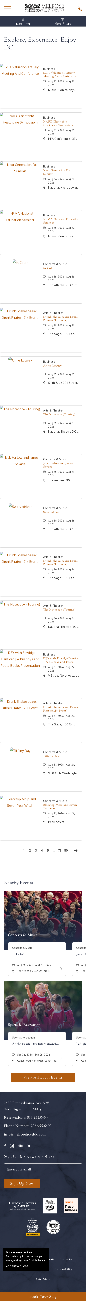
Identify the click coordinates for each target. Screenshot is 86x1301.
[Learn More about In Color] (61, 968)
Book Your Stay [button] (43, 1296)
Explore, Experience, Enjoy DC (40, 43)
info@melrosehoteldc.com (25, 1134)
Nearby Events (18, 882)
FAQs (44, 1269)
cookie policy (37, 1260)
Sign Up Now (22, 1183)
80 (66, 851)
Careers (66, 1259)
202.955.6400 (41, 1126)
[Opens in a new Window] (79, 8)
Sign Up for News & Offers (29, 1156)
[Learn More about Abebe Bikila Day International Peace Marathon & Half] (61, 1058)
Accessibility (63, 1269)
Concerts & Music (22, 935)
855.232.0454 (37, 1117)
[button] (43, 1077)
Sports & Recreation (24, 1024)
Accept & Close (17, 1266)
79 (60, 851)
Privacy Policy (23, 1269)
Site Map (43, 1279)
